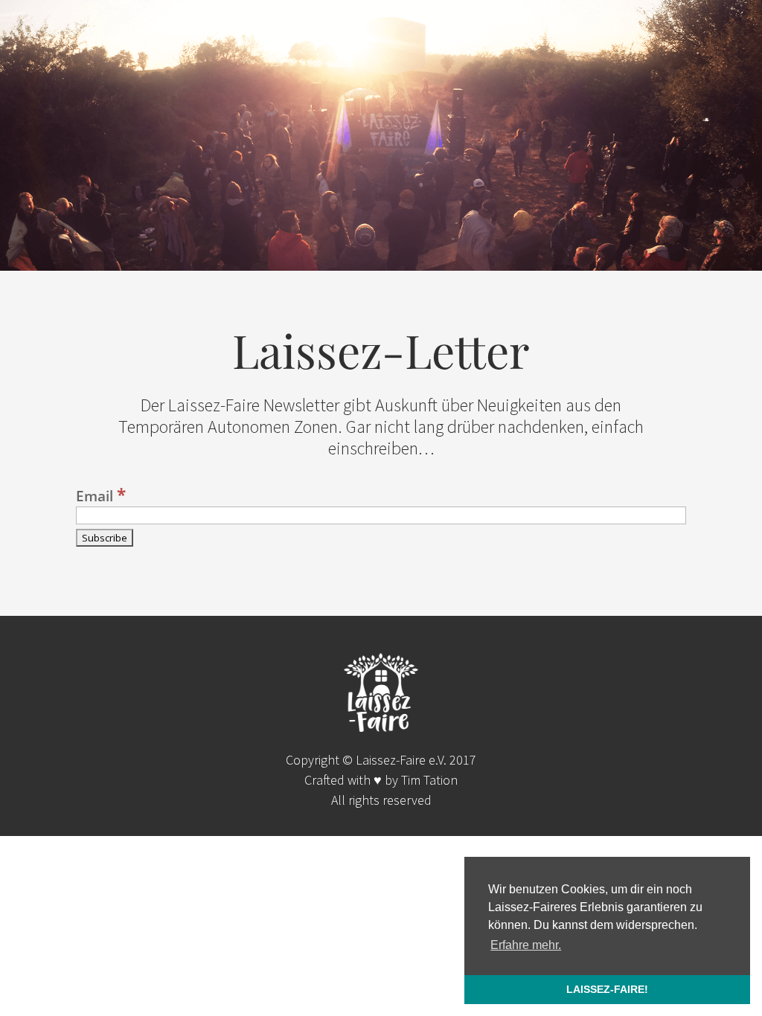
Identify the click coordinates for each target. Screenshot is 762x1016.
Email (101, 495)
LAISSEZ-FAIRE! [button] (607, 989)
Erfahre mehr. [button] (525, 945)
